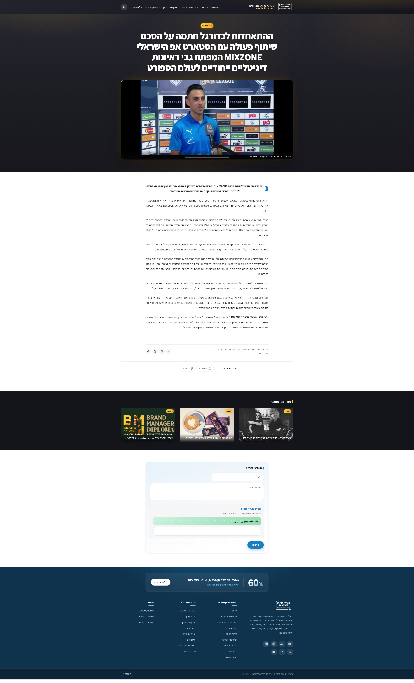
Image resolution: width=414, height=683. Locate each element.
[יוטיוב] (274, 652)
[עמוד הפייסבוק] (290, 644)
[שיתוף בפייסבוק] (168, 351)
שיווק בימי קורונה (146, 610)
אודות (234, 610)
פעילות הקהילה (230, 628)
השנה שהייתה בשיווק (187, 645)
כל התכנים (137, 7)
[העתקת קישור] (148, 351)
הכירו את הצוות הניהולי (227, 622)
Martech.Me (190, 651)
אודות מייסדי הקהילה (228, 616)
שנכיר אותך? (190, 616)
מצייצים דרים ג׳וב (146, 616)
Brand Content (146, 622)
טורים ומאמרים (189, 633)
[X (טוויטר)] (290, 652)
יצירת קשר (232, 651)
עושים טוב (191, 639)
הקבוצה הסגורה (230, 645)
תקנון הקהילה (231, 657)
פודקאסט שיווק (170, 7)
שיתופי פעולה (231, 633)
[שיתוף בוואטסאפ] (155, 351)
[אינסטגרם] (274, 644)
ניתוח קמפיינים (152, 7)
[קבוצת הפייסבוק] (282, 644)
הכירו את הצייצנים (190, 7)
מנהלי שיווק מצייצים (262, 6)
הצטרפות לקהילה (229, 639)
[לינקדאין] (266, 644)
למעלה (127, 673)
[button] (124, 7)
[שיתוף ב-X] (162, 351)
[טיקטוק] (282, 652)
